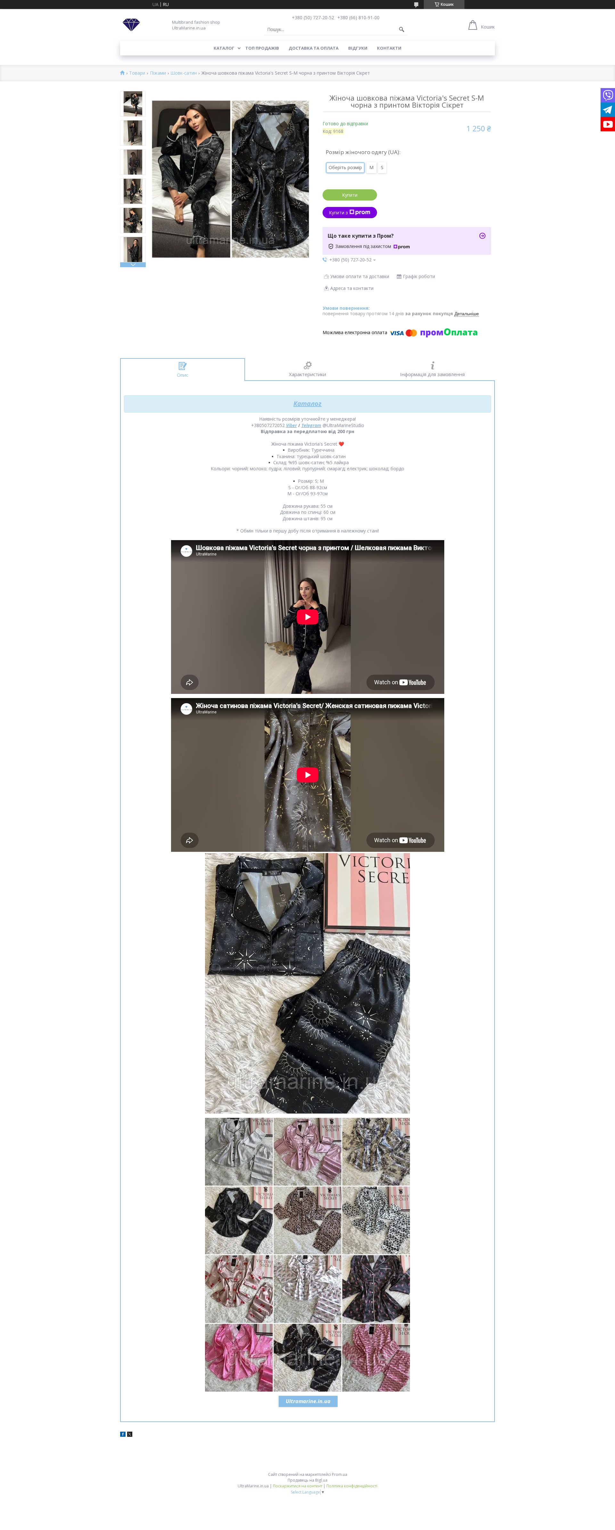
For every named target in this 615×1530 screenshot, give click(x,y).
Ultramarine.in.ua (308, 1401)
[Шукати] (401, 29)
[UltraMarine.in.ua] (131, 25)
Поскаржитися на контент (297, 1486)
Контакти (389, 48)
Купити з (338, 213)
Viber (291, 425)
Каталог (224, 48)
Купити (349, 195)
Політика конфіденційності (351, 1486)
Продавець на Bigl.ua (307, 1480)
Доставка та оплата (314, 48)
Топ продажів (262, 48)
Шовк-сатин (183, 73)
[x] (129, 1435)
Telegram (311, 425)
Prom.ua (339, 1474)
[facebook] (123, 1435)
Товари (137, 73)
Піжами (158, 73)
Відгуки (357, 48)
